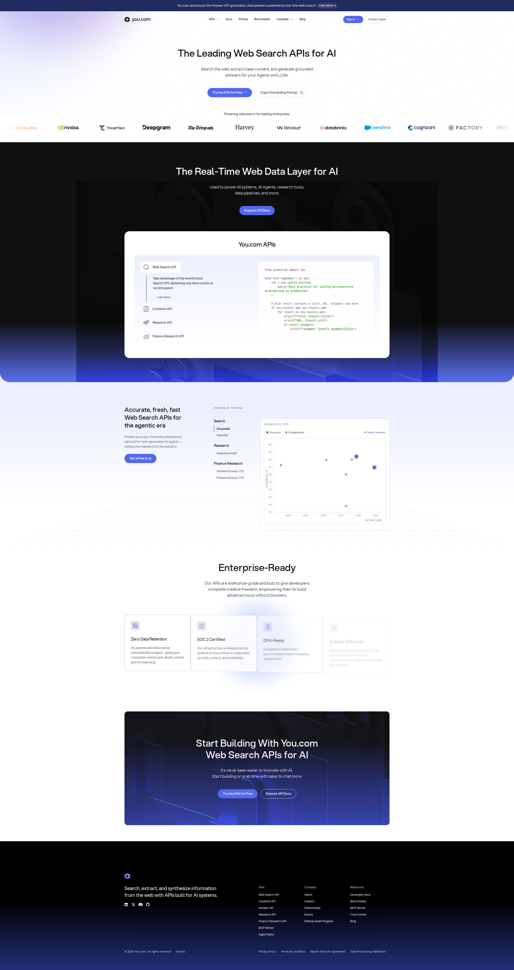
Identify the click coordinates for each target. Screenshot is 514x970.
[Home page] (137, 19)
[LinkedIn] (126, 904)
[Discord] (140, 904)
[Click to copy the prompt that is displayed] (280, 92)
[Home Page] (127, 876)
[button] (214, 19)
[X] (133, 904)
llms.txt (180, 951)
